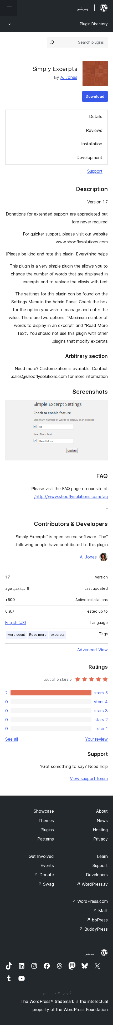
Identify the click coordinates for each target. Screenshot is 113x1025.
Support (94, 171)
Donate (44, 874)
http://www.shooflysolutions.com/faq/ (71, 496)
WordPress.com (90, 901)
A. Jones (68, 77)
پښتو (90, 953)
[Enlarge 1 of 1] (100, 407)
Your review (96, 739)
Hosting (100, 829)
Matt (100, 910)
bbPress (97, 919)
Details (95, 116)
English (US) (15, 622)
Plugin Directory (94, 24)
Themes (46, 820)
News (102, 820)
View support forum (89, 778)
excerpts (58, 635)
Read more (38, 635)
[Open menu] (8, 8)
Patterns (45, 839)
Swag (46, 884)
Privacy (100, 839)
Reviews (94, 130)
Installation (91, 143)
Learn (102, 856)
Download (95, 96)
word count (16, 635)
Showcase (44, 811)
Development (89, 157)
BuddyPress (93, 929)
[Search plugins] (52, 42)
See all (11, 739)
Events (47, 865)
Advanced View (92, 649)
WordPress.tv (92, 884)
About (102, 811)
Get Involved (41, 856)
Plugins (47, 829)
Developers (97, 874)
